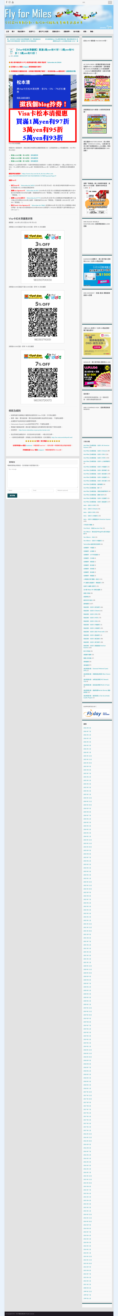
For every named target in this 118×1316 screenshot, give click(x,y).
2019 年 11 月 (88, 1011)
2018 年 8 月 (87, 1064)
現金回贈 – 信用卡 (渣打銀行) (92, 642)
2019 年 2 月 (87, 1043)
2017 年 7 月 (87, 1109)
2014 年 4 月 (87, 1242)
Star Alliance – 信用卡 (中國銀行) (93, 540)
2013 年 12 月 (88, 1256)
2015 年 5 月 (87, 1197)
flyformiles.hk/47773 (33, 198)
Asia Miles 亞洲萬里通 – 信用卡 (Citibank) (95, 451)
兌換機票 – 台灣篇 (89, 551)
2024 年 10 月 (88, 805)
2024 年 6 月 (87, 819)
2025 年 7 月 (87, 773)
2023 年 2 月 (87, 875)
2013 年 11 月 (88, 1260)
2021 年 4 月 (87, 952)
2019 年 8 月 (87, 1022)
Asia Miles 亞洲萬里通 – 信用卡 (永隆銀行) (96, 477)
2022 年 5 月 (87, 906)
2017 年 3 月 (87, 1123)
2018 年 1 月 (87, 1088)
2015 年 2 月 (87, 1207)
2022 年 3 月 (87, 913)
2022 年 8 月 (87, 896)
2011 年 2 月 (87, 1284)
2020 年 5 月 (87, 990)
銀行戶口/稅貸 (44, 31)
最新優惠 (16, 56)
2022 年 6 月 (87, 903)
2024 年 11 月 (88, 801)
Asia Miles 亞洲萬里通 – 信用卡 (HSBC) (95, 458)
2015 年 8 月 (87, 1186)
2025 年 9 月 (87, 766)
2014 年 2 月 (87, 1249)
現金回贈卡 (21, 31)
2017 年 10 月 (88, 1099)
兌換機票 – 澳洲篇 (89, 568)
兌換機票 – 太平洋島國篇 (91, 554)
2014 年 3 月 (87, 1246)
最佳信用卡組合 (88, 600)
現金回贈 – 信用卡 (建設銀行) (92, 635)
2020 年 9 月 (87, 976)
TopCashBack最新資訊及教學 (92, 544)
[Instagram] (10, 2)
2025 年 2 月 (87, 791)
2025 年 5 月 (87, 780)
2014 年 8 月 (87, 1228)
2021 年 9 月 (87, 934)
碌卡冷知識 (87, 651)
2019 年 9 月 (87, 1018)
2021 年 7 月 (87, 941)
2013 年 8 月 (87, 1270)
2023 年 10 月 (88, 847)
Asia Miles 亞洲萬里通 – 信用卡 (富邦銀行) (96, 470)
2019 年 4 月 (87, 1036)
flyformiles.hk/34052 (28, 185)
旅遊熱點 (86, 596)
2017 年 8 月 (87, 1106)
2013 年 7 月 (87, 1274)
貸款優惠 (86, 661)
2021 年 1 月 (87, 962)
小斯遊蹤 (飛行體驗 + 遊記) (91, 579)
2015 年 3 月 (87, 1204)
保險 (85, 31)
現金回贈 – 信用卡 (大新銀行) (92, 628)
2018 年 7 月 (87, 1067)
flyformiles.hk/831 (33, 190)
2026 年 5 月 (87, 738)
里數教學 (67, 31)
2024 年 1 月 (87, 836)
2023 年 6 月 (87, 861)
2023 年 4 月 (87, 868)
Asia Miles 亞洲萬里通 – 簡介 (92, 488)
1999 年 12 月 (88, 1291)
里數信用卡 (56, 31)
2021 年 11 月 (88, 927)
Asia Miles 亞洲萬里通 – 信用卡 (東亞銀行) (96, 474)
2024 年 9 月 (87, 808)
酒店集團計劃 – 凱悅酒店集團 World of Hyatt (97, 685)
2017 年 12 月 (88, 1092)
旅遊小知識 (87, 593)
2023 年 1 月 (87, 878)
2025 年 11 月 (88, 759)
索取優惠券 (34, 155)
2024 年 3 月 (87, 829)
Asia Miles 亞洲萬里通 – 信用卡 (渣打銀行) (96, 481)
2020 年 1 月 (87, 1004)
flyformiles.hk (22, 1313)
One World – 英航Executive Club (93, 528)
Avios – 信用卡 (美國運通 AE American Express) (97, 519)
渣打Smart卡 (15, 185)
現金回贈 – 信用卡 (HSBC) (91, 617)
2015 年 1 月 (87, 1211)
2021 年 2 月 (87, 959)
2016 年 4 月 (87, 1162)
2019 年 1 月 (87, 1046)
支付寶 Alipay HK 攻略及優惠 (92, 589)
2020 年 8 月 (87, 980)
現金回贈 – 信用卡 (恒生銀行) (92, 607)
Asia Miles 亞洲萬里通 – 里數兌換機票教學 (96, 491)
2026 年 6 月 (87, 735)
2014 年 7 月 (87, 1232)
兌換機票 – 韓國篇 (89, 575)
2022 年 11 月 (88, 885)
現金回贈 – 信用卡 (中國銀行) (92, 624)
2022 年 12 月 (88, 882)
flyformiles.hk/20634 (54, 62)
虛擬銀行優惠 (87, 654)
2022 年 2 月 (87, 917)
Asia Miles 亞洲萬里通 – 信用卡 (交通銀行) (96, 498)
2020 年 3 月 (87, 997)
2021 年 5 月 (87, 948)
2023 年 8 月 (87, 854)
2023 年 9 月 (87, 850)
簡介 (13, 31)
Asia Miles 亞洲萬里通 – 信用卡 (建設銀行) (96, 502)
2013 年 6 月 (87, 1277)
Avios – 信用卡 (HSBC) (90, 505)
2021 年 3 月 (87, 955)
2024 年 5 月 (87, 822)
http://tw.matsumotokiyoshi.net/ (62, 437)
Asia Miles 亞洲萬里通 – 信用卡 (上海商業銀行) (97, 461)
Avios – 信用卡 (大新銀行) (91, 516)
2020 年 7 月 (87, 983)
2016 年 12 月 (88, 1134)
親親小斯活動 (87, 658)
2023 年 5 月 (87, 864)
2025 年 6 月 (87, 777)
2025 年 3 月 (87, 787)
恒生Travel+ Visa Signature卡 (20, 205)
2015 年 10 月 (88, 1183)
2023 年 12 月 (88, 840)
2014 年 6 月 (87, 1235)
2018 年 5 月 (87, 1074)
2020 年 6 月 (87, 987)
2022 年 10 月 (88, 889)
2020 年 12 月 (88, 966)
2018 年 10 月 (88, 1057)
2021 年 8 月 (87, 938)
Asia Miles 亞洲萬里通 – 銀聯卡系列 (94, 495)
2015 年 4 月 (87, 1200)
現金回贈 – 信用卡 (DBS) (91, 614)
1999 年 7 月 (87, 1295)
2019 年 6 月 (87, 1029)
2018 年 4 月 (87, 1078)
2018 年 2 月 (87, 1085)
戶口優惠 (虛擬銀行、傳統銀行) (92, 582)
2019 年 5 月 (87, 1032)
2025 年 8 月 (87, 770)
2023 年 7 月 (87, 857)
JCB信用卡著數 (88, 524)
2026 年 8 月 (87, 728)
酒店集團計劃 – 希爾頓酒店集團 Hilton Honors (97, 674)
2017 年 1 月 (87, 1130)
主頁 (7, 31)
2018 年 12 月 (88, 1050)
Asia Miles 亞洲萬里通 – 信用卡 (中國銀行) (96, 467)
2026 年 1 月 (87, 752)
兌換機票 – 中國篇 (89, 547)
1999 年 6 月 (87, 1298)
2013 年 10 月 (88, 1263)
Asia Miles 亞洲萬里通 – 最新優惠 (93, 484)
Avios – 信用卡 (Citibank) (91, 509)
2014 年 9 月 (87, 1225)
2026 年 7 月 (87, 731)
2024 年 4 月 (87, 826)
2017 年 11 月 (88, 1095)
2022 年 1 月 (87, 920)
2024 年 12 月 (88, 798)
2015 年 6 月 (87, 1193)
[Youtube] (13, 2)
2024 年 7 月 (87, 815)
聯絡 (91, 31)
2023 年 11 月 (88, 843)
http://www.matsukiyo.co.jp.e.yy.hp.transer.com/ (34, 430)
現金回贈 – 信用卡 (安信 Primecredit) (94, 631)
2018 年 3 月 (87, 1081)
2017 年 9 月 (87, 1102)
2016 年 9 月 (87, 1144)
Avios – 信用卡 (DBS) (90, 512)
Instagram (25, 67)
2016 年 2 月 (87, 1169)
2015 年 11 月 (88, 1179)
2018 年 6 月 (87, 1071)
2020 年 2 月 (87, 1001)
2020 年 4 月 (87, 994)
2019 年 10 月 (88, 1015)
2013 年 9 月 (87, 1267)
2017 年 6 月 (87, 1113)
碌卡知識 (76, 31)
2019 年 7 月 (87, 1025)
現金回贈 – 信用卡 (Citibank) (92, 610)
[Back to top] (114, 1312)
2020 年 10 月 (88, 973)
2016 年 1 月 (87, 1172)
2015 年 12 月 (88, 1176)
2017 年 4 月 (87, 1120)
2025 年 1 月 (87, 794)
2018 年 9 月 (87, 1060)
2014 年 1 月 (87, 1253)
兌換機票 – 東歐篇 (89, 561)
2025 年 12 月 (88, 756)
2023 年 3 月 (87, 871)
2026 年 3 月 (87, 745)
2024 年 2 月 (87, 833)
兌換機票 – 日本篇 (89, 558)
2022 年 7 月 (87, 899)
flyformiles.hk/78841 (38, 205)
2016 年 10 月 (88, 1141)
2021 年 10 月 (88, 931)
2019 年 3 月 (87, 1039)
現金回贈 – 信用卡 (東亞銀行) (92, 638)
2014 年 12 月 (88, 1214)
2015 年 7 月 (87, 1190)
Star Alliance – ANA (89, 537)
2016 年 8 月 (87, 1148)
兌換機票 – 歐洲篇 (89, 565)
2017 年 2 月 (87, 1127)
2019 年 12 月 (88, 1008)
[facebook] (6, 2)
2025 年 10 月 (88, 763)
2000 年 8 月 (87, 1288)
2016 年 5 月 (87, 1158)
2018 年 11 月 (88, 1053)
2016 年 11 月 (88, 1137)
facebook (29, 445)
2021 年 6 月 (87, 945)
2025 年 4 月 (87, 784)
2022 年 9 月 (87, 892)
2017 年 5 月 (87, 1116)
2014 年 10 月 (88, 1221)
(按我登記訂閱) (71, 71)
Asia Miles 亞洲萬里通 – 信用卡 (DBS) (94, 454)
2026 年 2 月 (87, 749)
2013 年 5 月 (87, 1281)
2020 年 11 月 (88, 969)
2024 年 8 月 (87, 812)
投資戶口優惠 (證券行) (90, 586)
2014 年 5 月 (87, 1239)
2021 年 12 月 (88, 924)
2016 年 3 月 (87, 1165)
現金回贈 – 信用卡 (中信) (91, 621)
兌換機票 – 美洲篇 (89, 572)
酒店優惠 (86, 665)
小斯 (11, 56)
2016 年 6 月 (87, 1155)
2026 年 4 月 (87, 742)
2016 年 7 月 (87, 1151)
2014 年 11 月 (88, 1218)
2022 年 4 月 (87, 910)
